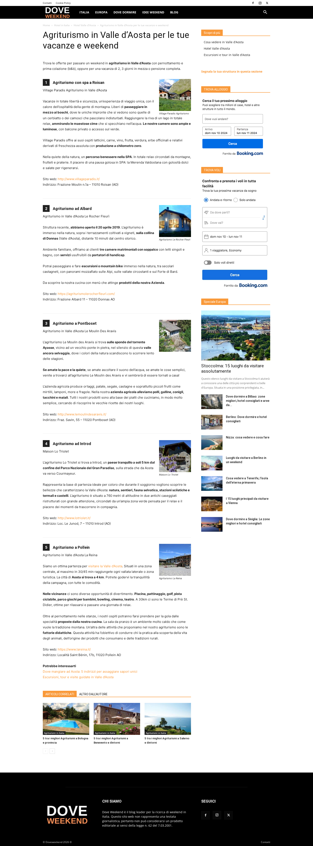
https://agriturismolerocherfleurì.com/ (86, 294)
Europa (101, 12)
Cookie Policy (63, 2)
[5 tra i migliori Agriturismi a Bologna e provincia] (66, 719)
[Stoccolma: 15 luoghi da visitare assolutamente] (235, 335)
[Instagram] (260, 3)
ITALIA (84, 12)
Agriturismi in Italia (54, 732)
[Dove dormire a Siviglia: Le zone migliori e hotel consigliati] (212, 524)
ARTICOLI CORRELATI (59, 694)
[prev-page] (45, 751)
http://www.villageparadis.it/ (79, 179)
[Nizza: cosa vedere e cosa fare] (212, 442)
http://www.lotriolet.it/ (74, 518)
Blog (174, 12)
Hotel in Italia (62, 25)
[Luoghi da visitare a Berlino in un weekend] (212, 463)
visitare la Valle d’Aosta (105, 566)
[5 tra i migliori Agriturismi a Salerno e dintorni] (168, 719)
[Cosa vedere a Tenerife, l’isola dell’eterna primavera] (212, 483)
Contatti (47, 2)
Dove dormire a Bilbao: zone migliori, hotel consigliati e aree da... (247, 401)
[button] (265, 13)
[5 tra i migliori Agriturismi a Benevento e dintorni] (117, 719)
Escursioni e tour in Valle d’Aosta (227, 55)
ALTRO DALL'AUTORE (93, 694)
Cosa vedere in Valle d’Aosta (224, 42)
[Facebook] (253, 3)
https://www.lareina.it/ (74, 649)
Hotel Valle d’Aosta (217, 48)
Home (46, 25)
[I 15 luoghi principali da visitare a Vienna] (212, 504)
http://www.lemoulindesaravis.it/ (82, 414)
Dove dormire (124, 12)
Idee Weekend (153, 12)
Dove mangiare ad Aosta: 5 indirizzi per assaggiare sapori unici (90, 671)
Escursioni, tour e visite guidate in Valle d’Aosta (78, 677)
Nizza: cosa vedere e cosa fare (247, 437)
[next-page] (52, 751)
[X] (267, 3)
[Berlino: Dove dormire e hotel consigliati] (212, 422)
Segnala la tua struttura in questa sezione (231, 71)
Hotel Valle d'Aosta (85, 25)
